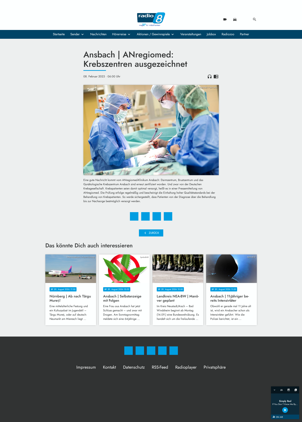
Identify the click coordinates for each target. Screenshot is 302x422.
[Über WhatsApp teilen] (156, 216)
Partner (244, 34)
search (254, 19)
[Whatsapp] (62, 19)
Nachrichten (98, 34)
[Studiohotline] (70, 19)
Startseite (59, 34)
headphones (209, 76)
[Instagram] (55, 19)
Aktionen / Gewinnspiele (153, 34)
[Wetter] (245, 19)
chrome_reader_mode (215, 76)
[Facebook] (48, 19)
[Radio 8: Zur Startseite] (151, 19)
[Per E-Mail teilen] (168, 216)
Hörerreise (119, 34)
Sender (75, 34)
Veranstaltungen (190, 34)
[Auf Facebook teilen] (134, 216)
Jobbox (211, 34)
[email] (77, 19)
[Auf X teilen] (145, 216)
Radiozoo (228, 34)
